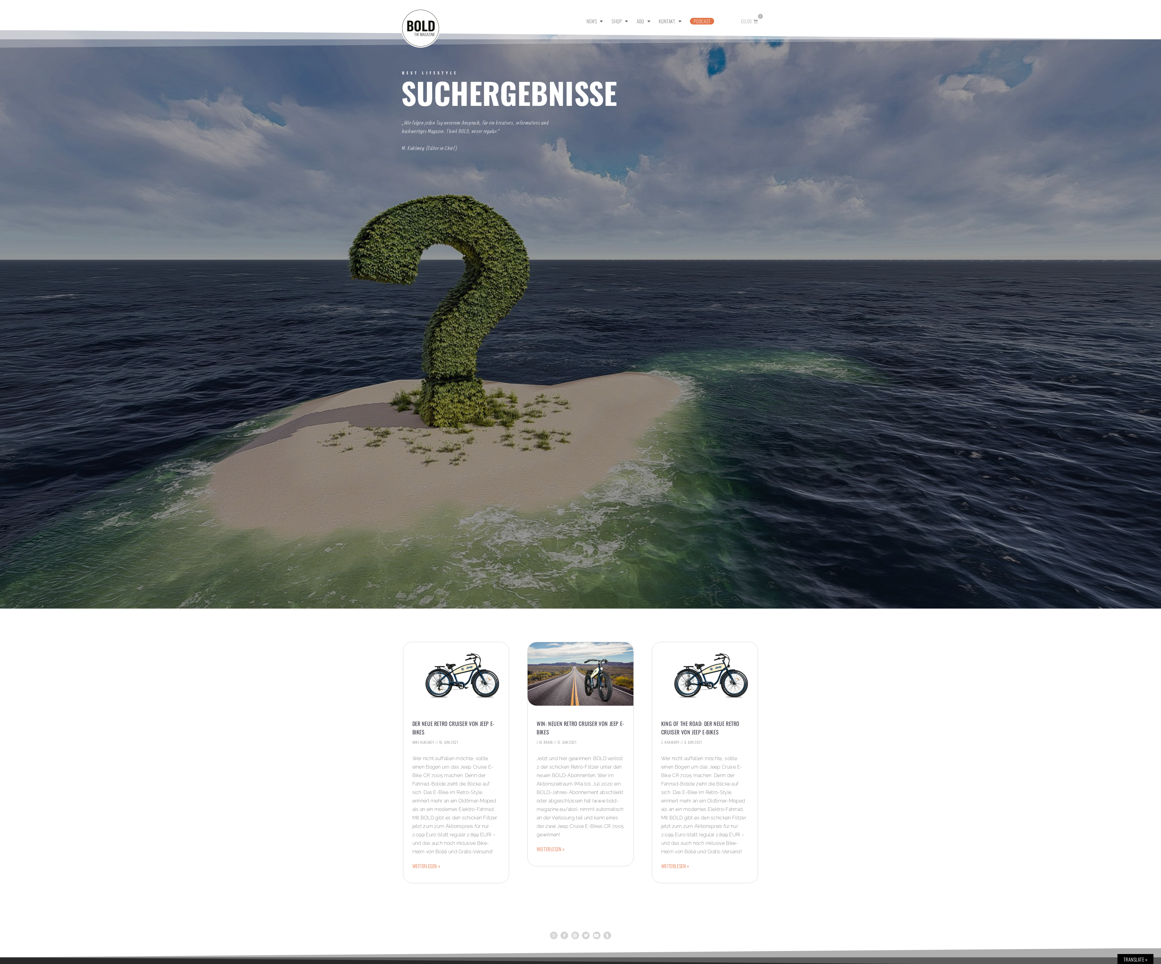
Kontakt (667, 21)
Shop (617, 21)
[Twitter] (586, 935)
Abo (640, 21)
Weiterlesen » (426, 866)
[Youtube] (596, 935)
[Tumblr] (607, 935)
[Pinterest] (575, 935)
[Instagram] (554, 935)
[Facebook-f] (564, 935)
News (592, 21)
